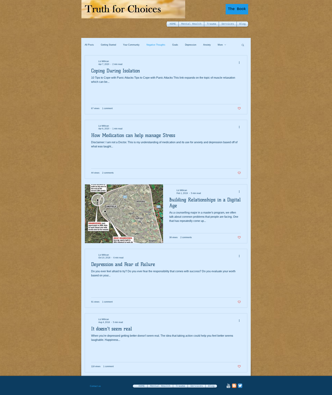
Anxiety (207, 44)
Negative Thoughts (155, 44)
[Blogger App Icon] (234, 386)
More (220, 44)
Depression (190, 44)
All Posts (89, 44)
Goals (175, 44)
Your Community (131, 44)
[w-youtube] (228, 386)
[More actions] (240, 62)
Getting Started (108, 44)
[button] (243, 45)
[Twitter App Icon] (240, 386)
